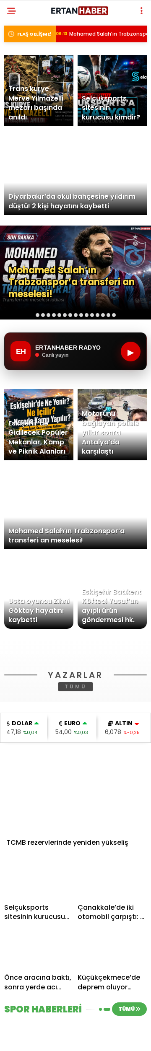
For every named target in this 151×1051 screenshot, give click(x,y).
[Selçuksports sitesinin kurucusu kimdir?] (38, 998)
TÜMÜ (76, 806)
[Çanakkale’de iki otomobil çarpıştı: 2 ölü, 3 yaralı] (112, 998)
